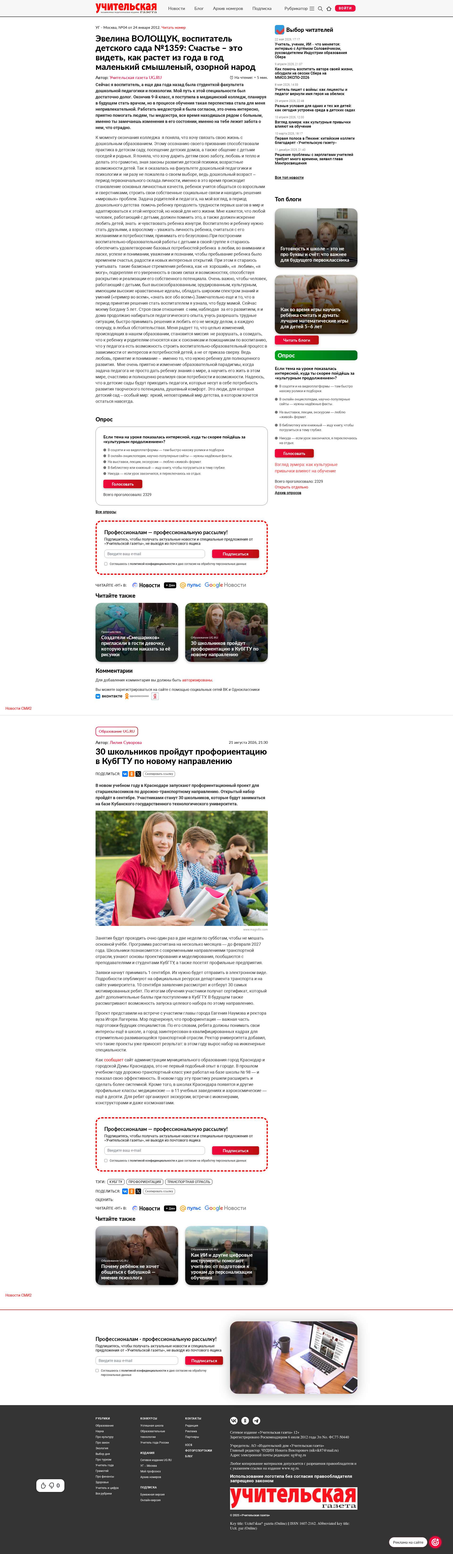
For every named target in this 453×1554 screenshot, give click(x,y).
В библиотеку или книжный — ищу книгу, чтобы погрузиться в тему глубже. (167, 468)
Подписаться (235, 553)
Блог (199, 8)
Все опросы (106, 512)
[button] (109, 696)
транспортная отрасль (188, 1182)
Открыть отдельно (291, 487)
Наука (100, 1431)
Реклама (191, 1431)
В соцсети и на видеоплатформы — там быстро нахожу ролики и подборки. (166, 450)
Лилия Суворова (126, 742)
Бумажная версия (152, 1494)
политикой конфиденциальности (152, 564)
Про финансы (105, 1476)
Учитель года (105, 1465)
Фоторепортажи (198, 1450)
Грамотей (102, 1471)
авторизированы (197, 680)
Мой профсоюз (150, 1471)
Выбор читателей (309, 29)
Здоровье (102, 1482)
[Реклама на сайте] (435, 1542)
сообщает (114, 1059)
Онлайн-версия (150, 1500)
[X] (138, 774)
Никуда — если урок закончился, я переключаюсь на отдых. (154, 473)
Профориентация (145, 1182)
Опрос (286, 355)
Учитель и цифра (107, 1488)
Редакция (191, 1425)
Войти (345, 8)
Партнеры (192, 1437)
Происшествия (111, 632)
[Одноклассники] (131, 774)
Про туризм (103, 1459)
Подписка (262, 8)
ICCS (188, 1445)
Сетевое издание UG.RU (156, 1460)
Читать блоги (296, 340)
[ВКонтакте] (125, 774)
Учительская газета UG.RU (136, 77)
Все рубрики (104, 1493)
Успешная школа (152, 1425)
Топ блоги (288, 199)
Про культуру (104, 1437)
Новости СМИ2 (18, 708)
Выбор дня (103, 1454)
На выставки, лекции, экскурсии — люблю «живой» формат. (155, 462)
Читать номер (174, 27)
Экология (102, 1448)
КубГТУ (115, 1182)
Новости (176, 8)
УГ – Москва (148, 1465)
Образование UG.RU (204, 637)
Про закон (102, 1442)
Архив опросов (288, 493)
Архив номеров (228, 8)
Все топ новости (289, 177)
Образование (104, 1425)
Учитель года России (154, 1442)
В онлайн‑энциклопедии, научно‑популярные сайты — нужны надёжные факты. (170, 456)
